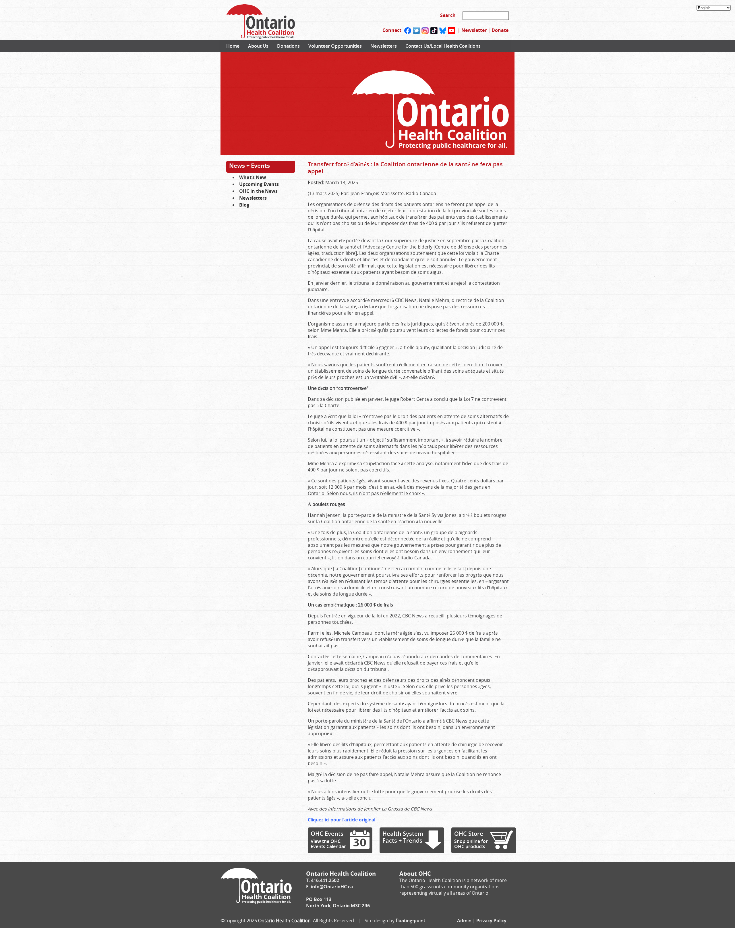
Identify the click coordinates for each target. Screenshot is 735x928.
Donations (288, 46)
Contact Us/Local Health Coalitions (443, 46)
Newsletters (383, 46)
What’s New (252, 177)
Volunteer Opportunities (335, 46)
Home (232, 46)
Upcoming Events (259, 184)
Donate (500, 30)
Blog (244, 205)
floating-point (410, 920)
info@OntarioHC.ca (332, 886)
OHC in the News (258, 191)
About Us (258, 46)
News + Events (249, 166)
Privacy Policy (491, 920)
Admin (464, 920)
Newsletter (474, 30)
